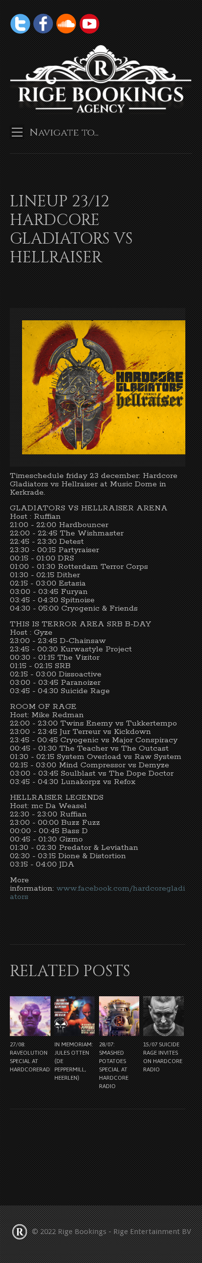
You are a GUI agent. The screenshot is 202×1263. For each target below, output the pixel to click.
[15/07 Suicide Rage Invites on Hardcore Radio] (163, 1016)
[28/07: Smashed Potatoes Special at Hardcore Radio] (119, 1016)
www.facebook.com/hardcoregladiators (97, 892)
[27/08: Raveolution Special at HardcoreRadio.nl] (30, 1016)
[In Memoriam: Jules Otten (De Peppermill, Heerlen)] (74, 1016)
